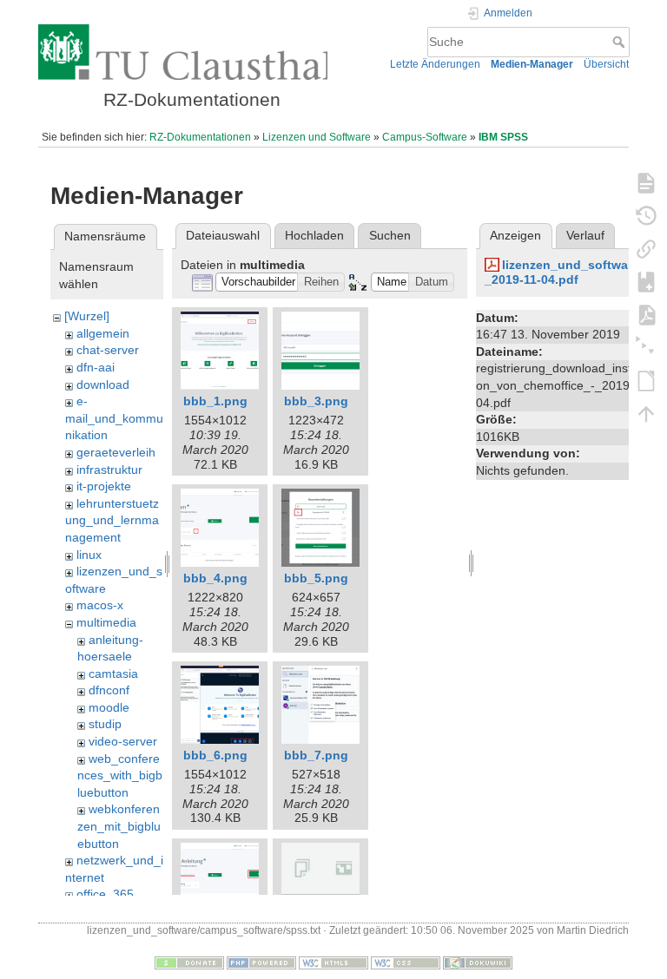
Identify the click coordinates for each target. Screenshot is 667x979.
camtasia (113, 673)
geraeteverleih (115, 452)
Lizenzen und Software (316, 137)
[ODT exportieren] (646, 380)
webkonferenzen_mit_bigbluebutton (119, 826)
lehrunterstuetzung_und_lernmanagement (112, 520)
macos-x (99, 605)
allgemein (102, 333)
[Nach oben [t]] (646, 413)
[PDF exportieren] (646, 314)
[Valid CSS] (405, 962)
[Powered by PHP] (261, 962)
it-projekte (103, 486)
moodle (109, 707)
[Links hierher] (646, 248)
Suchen (390, 235)
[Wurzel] (86, 316)
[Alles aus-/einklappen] (646, 347)
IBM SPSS (503, 137)
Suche (620, 42)
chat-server (107, 350)
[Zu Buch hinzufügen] (646, 281)
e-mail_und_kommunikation (114, 418)
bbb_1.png (215, 401)
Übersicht (606, 64)
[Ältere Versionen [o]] (646, 215)
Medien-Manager (532, 64)
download (102, 384)
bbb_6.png (215, 755)
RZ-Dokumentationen (200, 137)
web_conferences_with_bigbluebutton (119, 775)
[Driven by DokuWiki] (477, 962)
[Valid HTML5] (333, 962)
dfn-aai (95, 367)
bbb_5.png (316, 578)
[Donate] (189, 962)
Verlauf (585, 235)
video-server (123, 741)
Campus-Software (424, 137)
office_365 (105, 894)
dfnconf (109, 690)
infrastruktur (109, 469)
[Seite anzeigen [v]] (646, 182)
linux (89, 555)
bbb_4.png (215, 578)
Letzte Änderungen (435, 64)
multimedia (106, 622)
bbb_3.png (316, 401)
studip (105, 724)
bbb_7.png (316, 755)
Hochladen (314, 235)
